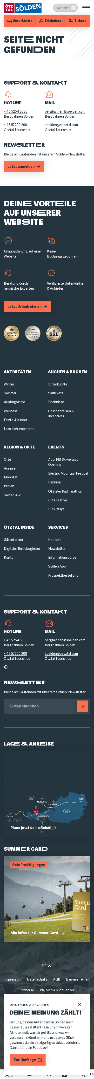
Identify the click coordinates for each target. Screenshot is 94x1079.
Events (56, 447)
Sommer (10, 393)
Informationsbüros (62, 557)
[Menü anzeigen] (86, 7)
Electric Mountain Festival (68, 473)
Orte (7, 459)
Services (58, 527)
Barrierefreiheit (78, 979)
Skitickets (55, 393)
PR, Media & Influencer (57, 990)
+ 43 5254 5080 (15, 111)
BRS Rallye (56, 509)
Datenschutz (37, 979)
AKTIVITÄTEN (17, 371)
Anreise (10, 468)
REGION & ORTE (19, 447)
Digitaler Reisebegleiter (22, 548)
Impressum (13, 979)
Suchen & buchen (67, 371)
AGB (56, 979)
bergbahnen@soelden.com (65, 111)
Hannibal (54, 482)
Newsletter (57, 548)
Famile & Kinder (15, 420)
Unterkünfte (57, 384)
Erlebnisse (56, 402)
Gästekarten (13, 540)
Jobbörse (27, 990)
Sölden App (57, 566)
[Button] (82, 706)
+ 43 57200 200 (15, 125)
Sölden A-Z (12, 495)
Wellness (11, 411)
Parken (9, 486)
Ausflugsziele (14, 402)
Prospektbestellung (63, 575)
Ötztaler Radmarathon (65, 491)
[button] (47, 966)
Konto (8, 557)
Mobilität (11, 477)
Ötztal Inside (19, 527)
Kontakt (54, 540)
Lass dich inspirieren (19, 429)
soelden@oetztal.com (61, 125)
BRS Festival (57, 500)
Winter (9, 384)
